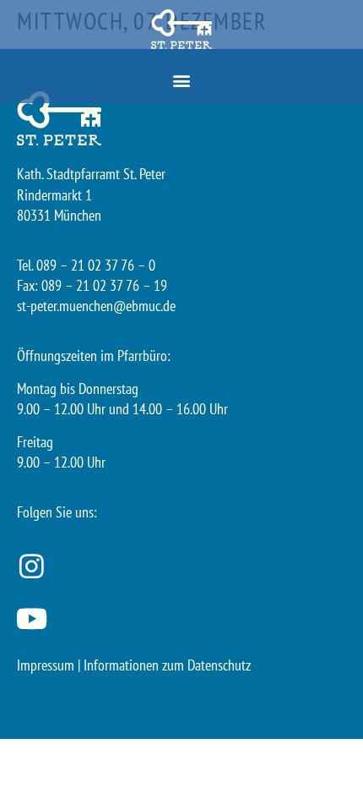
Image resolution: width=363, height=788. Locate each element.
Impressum (45, 665)
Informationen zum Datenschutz (167, 665)
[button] (182, 81)
